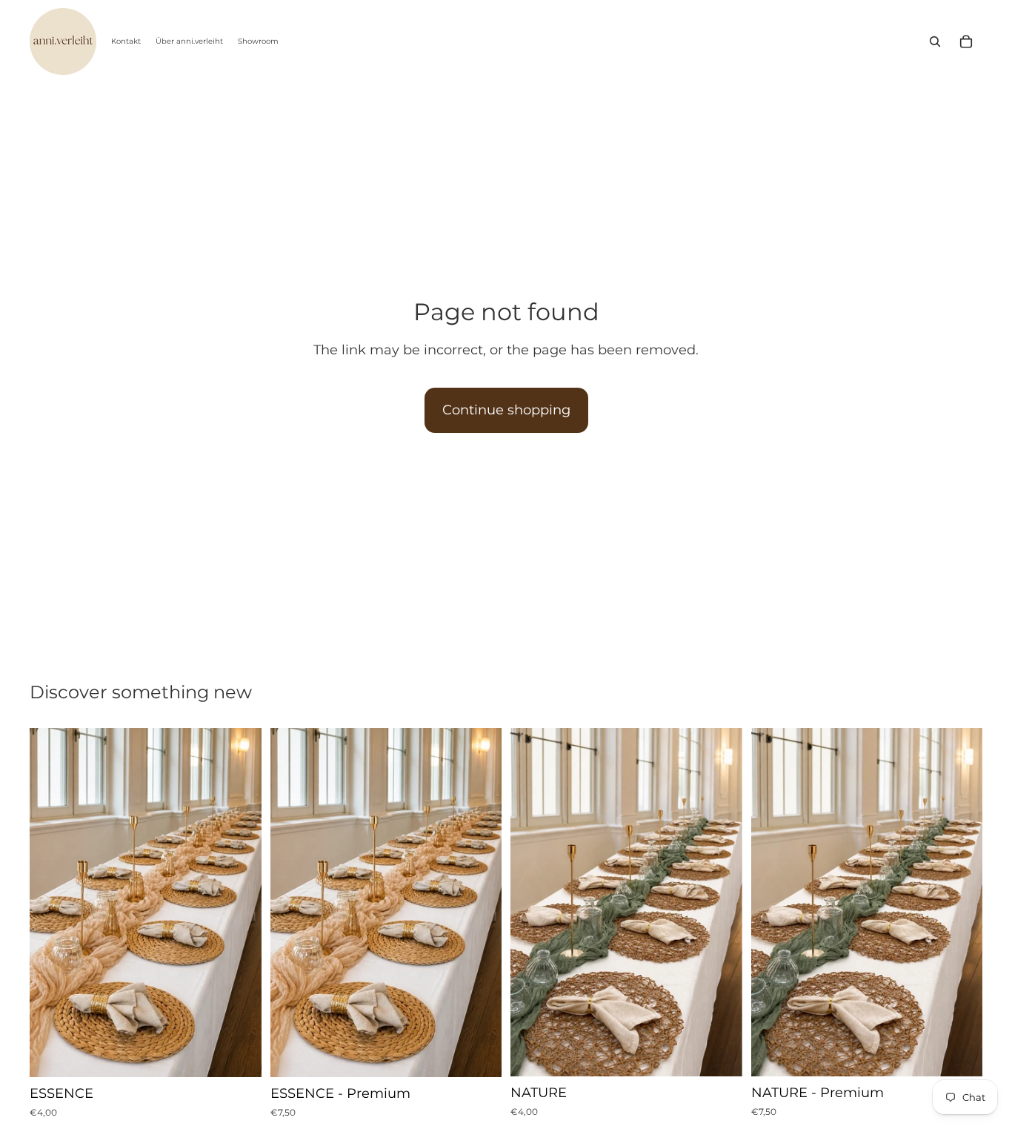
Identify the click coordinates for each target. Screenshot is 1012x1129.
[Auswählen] (238, 1055)
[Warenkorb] (966, 41)
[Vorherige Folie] (52, 903)
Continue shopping (506, 410)
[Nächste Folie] (239, 903)
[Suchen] (935, 41)
